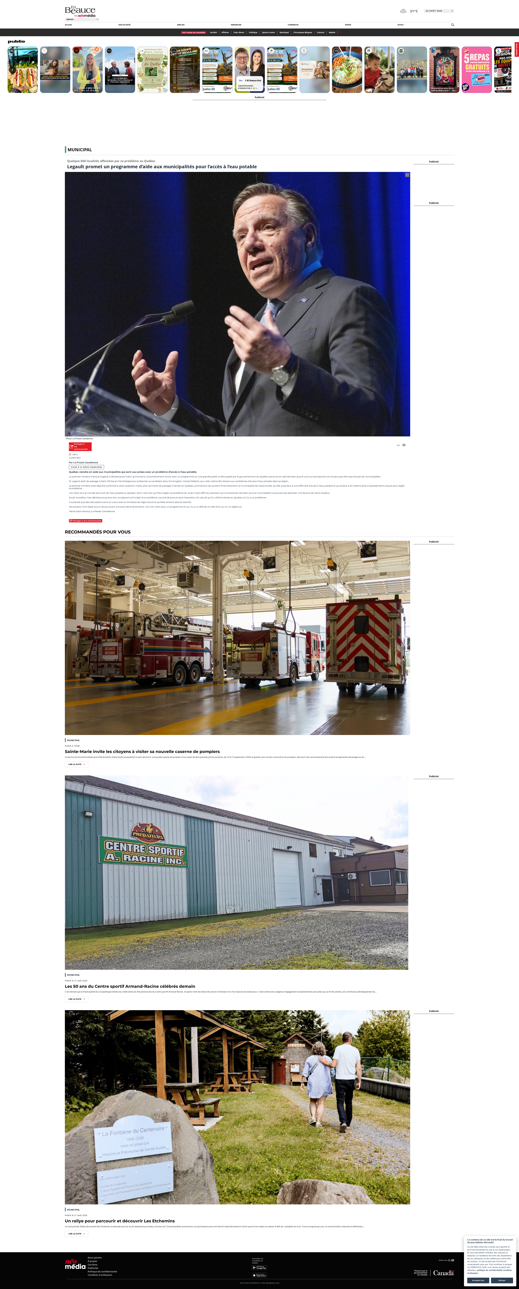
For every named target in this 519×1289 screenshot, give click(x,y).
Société (213, 32)
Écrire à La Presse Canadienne (86, 467)
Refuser (502, 1280)
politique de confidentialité (489, 1270)
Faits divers (239, 32)
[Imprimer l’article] (404, 445)
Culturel (320, 32)
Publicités (93, 1268)
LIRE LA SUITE (74, 764)
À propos (92, 1261)
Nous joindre (95, 1257)
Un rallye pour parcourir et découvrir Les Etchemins (120, 1220)
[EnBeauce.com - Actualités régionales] (80, 11)
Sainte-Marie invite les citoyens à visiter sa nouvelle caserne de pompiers (142, 751)
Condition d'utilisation (100, 1274)
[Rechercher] (452, 24)
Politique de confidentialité (102, 1271)
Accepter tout (478, 1280)
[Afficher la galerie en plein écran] (407, 175)
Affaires (225, 32)
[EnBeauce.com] (75, 1267)
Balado (332, 32)
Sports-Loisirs (268, 32)
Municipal (284, 32)
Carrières (92, 1264)
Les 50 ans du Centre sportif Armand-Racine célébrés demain (130, 986)
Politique (253, 32)
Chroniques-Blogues (302, 32)
